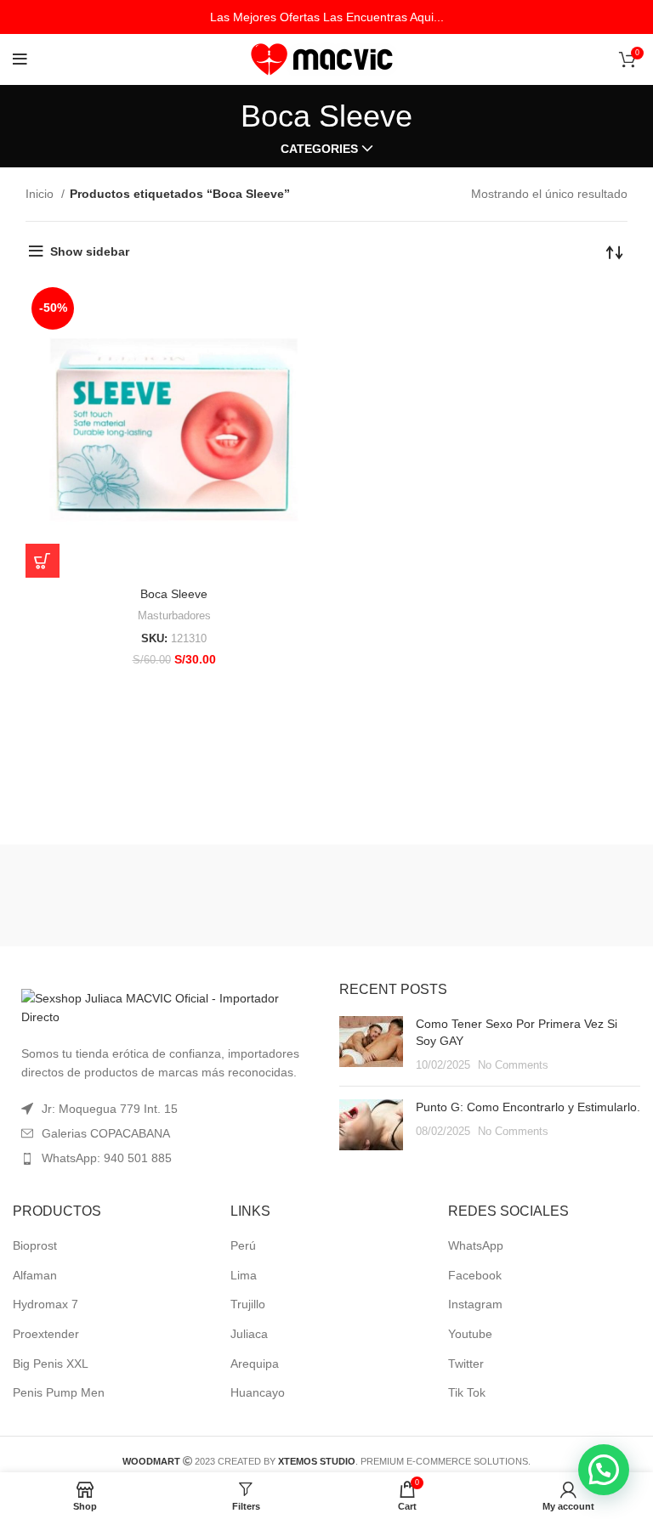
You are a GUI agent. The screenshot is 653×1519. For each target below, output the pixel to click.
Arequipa (254, 1363)
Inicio (41, 193)
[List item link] (163, 1158)
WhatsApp (475, 1245)
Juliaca (249, 1334)
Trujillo (247, 1304)
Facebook (475, 1275)
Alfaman (35, 1275)
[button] (603, 1469)
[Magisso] (326, 895)
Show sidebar (89, 251)
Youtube (470, 1334)
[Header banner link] (326, 17)
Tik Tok (466, 1392)
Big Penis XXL (50, 1363)
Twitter (466, 1363)
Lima (243, 1275)
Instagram (475, 1304)
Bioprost (35, 1245)
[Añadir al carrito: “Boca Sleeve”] (43, 561)
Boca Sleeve (173, 594)
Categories (319, 149)
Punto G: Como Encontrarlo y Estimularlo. (528, 1107)
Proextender (46, 1334)
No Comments (513, 1065)
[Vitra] (114, 895)
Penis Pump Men (59, 1392)
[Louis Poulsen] (538, 895)
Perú (243, 1245)
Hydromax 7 (45, 1304)
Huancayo (257, 1392)
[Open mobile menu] (20, 59)
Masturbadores (174, 615)
